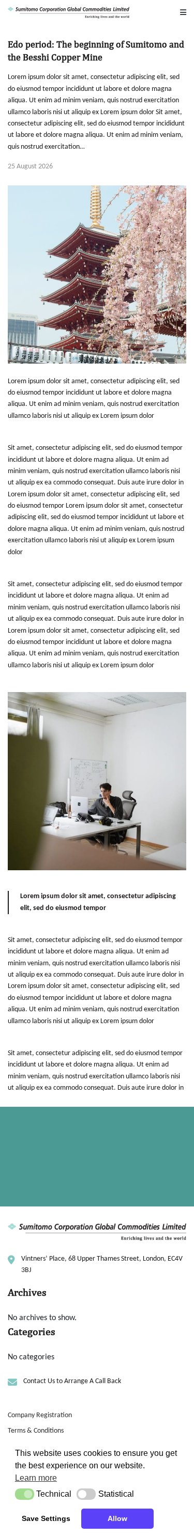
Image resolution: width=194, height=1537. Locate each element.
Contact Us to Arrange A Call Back (58, 1189)
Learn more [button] (36, 1477)
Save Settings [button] (46, 1518)
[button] (24, 1494)
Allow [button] (117, 1518)
